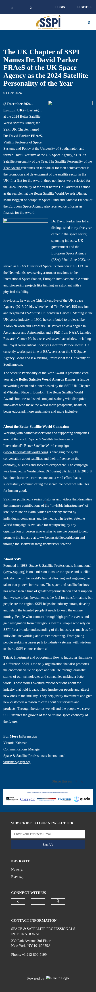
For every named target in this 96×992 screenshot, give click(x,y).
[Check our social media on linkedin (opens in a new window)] (18, 901)
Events (16, 877)
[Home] (39, 22)
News (15, 869)
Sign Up (48, 844)
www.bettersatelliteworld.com (25, 452)
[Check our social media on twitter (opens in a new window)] (38, 901)
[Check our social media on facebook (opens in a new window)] (58, 901)
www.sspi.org (14, 572)
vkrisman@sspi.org (17, 762)
